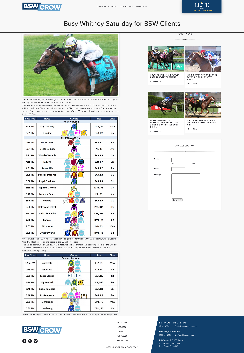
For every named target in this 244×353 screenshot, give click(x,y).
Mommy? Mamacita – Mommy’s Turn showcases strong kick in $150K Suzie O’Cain (164, 123)
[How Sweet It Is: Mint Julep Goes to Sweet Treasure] (166, 59)
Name (156, 159)
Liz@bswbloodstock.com (185, 335)
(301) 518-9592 (165, 335)
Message (157, 174)
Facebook (24, 341)
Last (193, 163)
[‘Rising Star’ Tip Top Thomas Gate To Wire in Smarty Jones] (203, 59)
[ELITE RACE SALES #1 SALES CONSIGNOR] (202, 6)
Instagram (30, 341)
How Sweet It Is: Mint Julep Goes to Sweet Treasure (164, 76)
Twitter (36, 341)
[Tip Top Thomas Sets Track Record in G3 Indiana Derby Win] (203, 104)
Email (156, 168)
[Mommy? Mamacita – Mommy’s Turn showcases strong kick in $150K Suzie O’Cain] (166, 104)
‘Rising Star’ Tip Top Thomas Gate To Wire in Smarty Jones (202, 77)
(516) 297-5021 (165, 326)
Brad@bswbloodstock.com (186, 326)
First (173, 163)
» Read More (155, 81)
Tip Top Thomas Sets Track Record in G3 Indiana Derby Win (202, 122)
